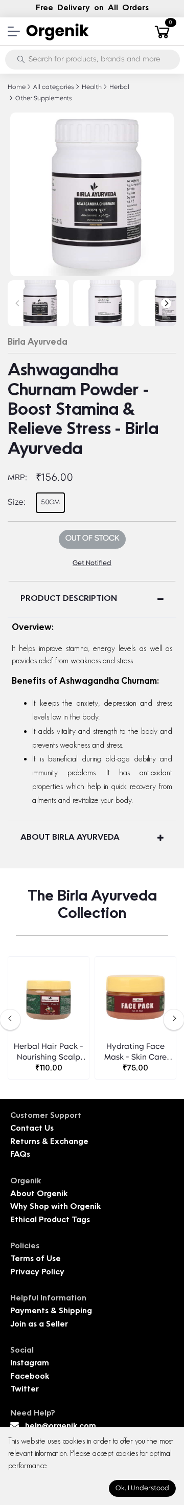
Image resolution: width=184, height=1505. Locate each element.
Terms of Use (35, 1259)
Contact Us (32, 1129)
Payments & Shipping (51, 1311)
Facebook (29, 1377)
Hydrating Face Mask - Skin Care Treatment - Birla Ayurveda (135, 1053)
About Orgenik (38, 1194)
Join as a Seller (39, 1325)
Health (91, 87)
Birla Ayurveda (37, 343)
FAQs (20, 1155)
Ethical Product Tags (50, 1220)
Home (17, 87)
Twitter (24, 1390)
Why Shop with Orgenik (55, 1207)
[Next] (166, 303)
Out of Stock (92, 539)
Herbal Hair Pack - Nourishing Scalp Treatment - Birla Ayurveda (48, 1053)
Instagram (29, 1363)
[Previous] (18, 303)
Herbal (118, 87)
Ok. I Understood (142, 1488)
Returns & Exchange (49, 1142)
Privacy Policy (37, 1272)
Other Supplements (43, 99)
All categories (53, 87)
